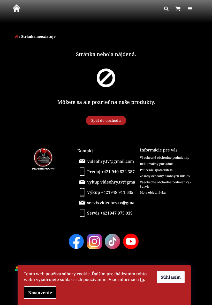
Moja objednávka (153, 192)
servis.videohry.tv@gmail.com (112, 202)
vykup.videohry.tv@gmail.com (112, 182)
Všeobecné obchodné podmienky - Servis (165, 184)
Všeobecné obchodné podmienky (164, 157)
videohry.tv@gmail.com (110, 161)
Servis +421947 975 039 (110, 213)
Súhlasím (171, 277)
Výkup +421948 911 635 (110, 192)
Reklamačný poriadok (156, 164)
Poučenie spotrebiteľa (156, 170)
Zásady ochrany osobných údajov (165, 176)
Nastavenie (40, 292)
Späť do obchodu (106, 120)
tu (142, 279)
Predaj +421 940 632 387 (111, 171)
